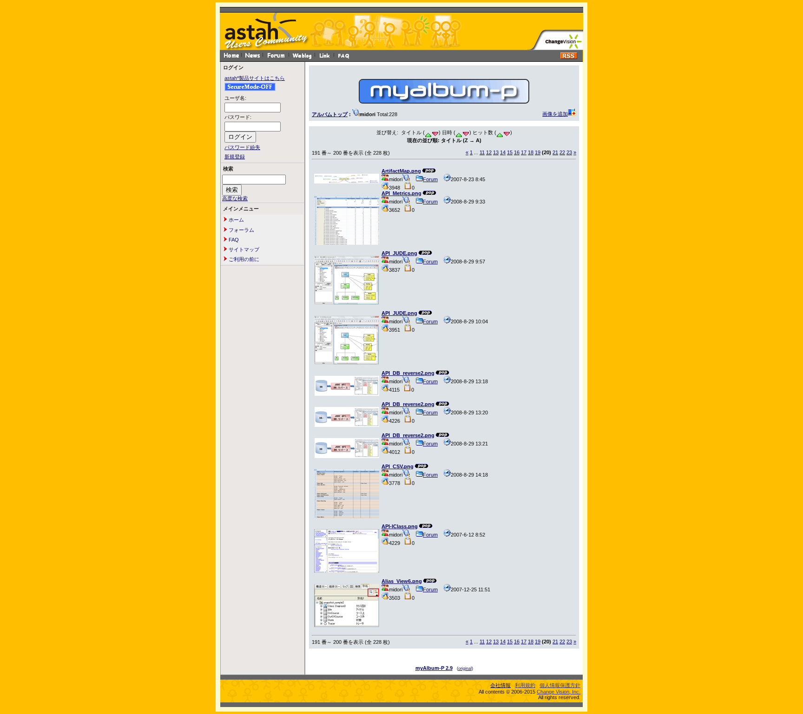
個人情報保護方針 (560, 685)
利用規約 (525, 685)
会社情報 (500, 685)
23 (569, 152)
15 (510, 152)
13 (496, 152)
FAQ (233, 239)
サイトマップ (243, 249)
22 (562, 152)
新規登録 (234, 156)
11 (482, 152)
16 (517, 152)
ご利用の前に (243, 259)
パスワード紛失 (242, 147)
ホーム (235, 220)
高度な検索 (235, 198)
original (465, 668)
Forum (430, 179)
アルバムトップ (330, 114)
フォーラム (240, 230)
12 (489, 152)
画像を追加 (555, 114)
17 (524, 152)
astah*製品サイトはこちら (254, 78)
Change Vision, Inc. (558, 691)
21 (555, 152)
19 (537, 152)
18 (530, 152)
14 (503, 152)
